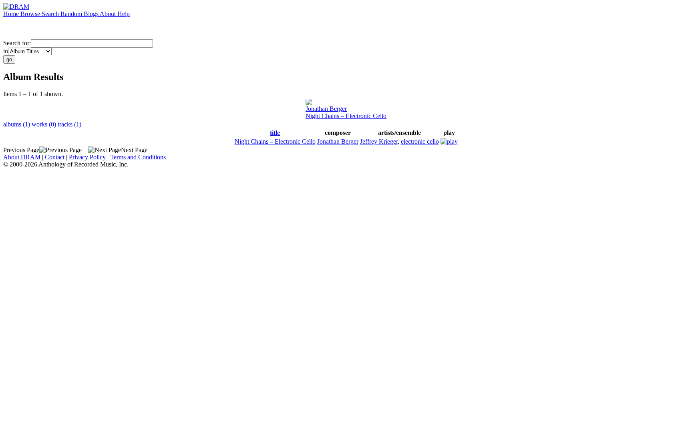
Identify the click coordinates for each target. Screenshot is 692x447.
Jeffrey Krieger (379, 141)
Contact (54, 157)
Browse (31, 13)
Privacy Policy (87, 157)
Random (72, 13)
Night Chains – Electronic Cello (346, 115)
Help (123, 13)
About (108, 13)
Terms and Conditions (138, 157)
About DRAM (21, 157)
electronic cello (420, 141)
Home (11, 13)
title (275, 132)
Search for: (17, 43)
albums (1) (16, 124)
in (5, 51)
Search (51, 13)
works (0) (44, 124)
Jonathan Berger (326, 108)
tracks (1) (69, 124)
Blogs (92, 13)
